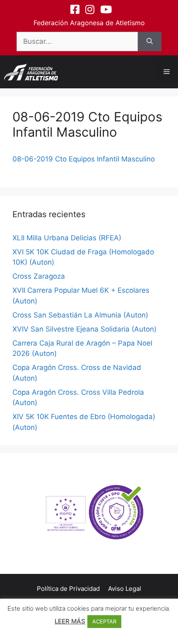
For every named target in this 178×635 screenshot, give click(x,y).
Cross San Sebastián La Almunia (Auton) (80, 315)
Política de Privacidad (68, 588)
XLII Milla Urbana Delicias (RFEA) (66, 238)
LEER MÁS (70, 621)
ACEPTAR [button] (104, 621)
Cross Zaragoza (38, 276)
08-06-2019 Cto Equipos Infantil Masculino (83, 159)
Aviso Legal (124, 588)
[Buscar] (149, 42)
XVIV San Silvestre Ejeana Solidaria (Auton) (84, 329)
